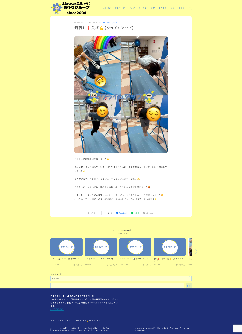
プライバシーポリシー (102, 330)
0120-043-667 (57, 309)
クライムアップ (111, 23)
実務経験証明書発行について (63, 330)
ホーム (52, 328)
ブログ (132, 8)
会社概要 (107, 8)
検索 (188, 286)
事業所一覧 (120, 8)
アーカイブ (55, 274)
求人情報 (163, 8)
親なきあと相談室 (147, 8)
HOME (53, 321)
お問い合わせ (84, 330)
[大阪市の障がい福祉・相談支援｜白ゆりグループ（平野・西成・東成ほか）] (71, 8)
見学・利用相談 (178, 8)
